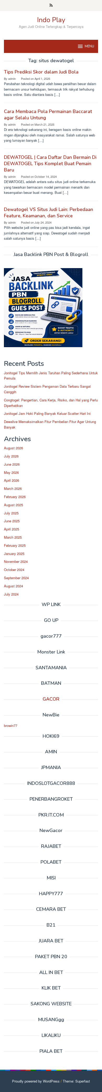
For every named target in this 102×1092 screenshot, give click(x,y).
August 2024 (13, 585)
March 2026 (13, 488)
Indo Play (51, 19)
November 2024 (16, 561)
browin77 (10, 725)
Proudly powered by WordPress (36, 1081)
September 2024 (16, 577)
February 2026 (15, 496)
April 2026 (11, 480)
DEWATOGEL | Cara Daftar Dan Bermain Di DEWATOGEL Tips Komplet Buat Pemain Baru (50, 163)
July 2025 (11, 512)
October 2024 (14, 569)
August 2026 (13, 447)
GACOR (51, 699)
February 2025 (15, 545)
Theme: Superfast (76, 1081)
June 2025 (12, 520)
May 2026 (11, 472)
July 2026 (11, 456)
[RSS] (51, 5)
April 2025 (11, 529)
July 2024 (11, 594)
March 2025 (13, 537)
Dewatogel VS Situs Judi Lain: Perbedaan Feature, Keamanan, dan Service (48, 212)
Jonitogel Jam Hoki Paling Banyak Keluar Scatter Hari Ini (47, 413)
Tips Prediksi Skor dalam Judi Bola (41, 72)
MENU (89, 46)
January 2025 (14, 553)
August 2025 (13, 504)
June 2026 (12, 464)
